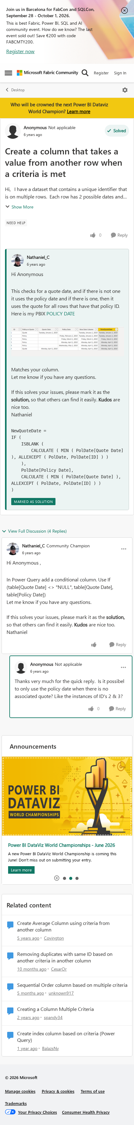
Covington (54, 938)
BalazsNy (50, 1048)
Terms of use (93, 1091)
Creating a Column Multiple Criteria (55, 1009)
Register (101, 72)
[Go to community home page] (47, 73)
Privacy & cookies (58, 1091)
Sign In (120, 72)
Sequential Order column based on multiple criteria (72, 985)
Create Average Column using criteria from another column (63, 926)
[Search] (85, 73)
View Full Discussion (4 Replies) (37, 531)
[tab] (64, 878)
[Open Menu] (125, 90)
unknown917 (61, 993)
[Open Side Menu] (8, 73)
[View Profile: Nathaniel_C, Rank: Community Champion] (13, 549)
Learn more (78, 111)
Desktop (18, 90)
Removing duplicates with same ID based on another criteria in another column (64, 957)
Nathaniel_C (38, 257)
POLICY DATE (60, 313)
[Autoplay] (57, 878)
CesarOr (59, 969)
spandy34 (53, 1017)
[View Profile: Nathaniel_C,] (17, 260)
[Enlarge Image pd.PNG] (67, 341)
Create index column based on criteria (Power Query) (66, 1036)
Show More (22, 207)
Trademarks (16, 1103)
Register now (20, 51)
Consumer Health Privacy (86, 1112)
